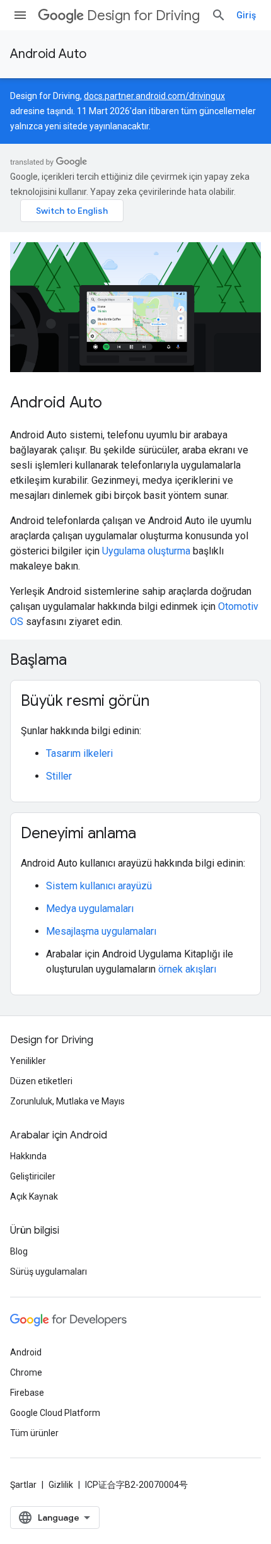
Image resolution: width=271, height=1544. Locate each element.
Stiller (59, 776)
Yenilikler (28, 1061)
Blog (19, 1251)
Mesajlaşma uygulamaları (101, 931)
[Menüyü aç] (20, 15)
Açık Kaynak (34, 1196)
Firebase (27, 1393)
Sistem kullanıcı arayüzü (99, 886)
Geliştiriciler (32, 1176)
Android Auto (48, 54)
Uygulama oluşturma (146, 551)
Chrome (26, 1372)
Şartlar (23, 1485)
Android (26, 1352)
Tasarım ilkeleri (79, 753)
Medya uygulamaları (90, 909)
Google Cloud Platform (55, 1413)
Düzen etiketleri (41, 1081)
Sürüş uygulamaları (48, 1271)
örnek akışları (187, 969)
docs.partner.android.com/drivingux (154, 96)
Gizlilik (61, 1485)
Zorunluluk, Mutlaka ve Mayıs (67, 1101)
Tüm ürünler (34, 1433)
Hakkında (28, 1156)
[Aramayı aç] (218, 15)
